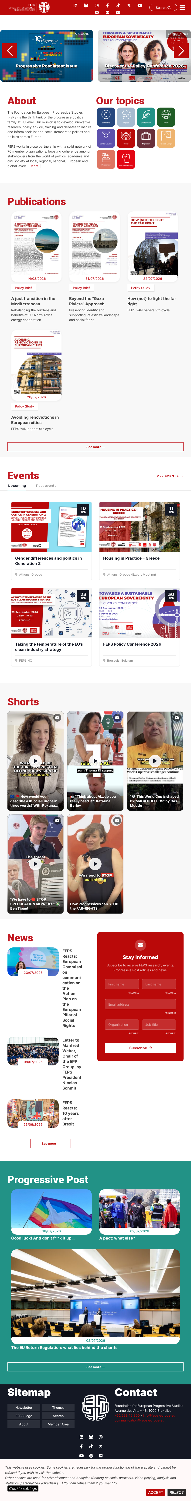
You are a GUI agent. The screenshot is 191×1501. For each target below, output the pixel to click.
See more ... (95, 447)
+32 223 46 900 (127, 1415)
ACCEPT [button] (155, 1492)
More (34, 166)
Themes (58, 1407)
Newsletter (23, 1407)
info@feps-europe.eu (159, 1415)
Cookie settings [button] (23, 1488)
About (23, 1424)
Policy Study (140, 288)
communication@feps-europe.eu (139, 1420)
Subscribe (138, 1048)
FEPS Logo (24, 1416)
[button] (181, 50)
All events (170, 475)
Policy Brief (23, 288)
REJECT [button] (177, 1492)
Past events (46, 486)
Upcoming (17, 486)
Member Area (58, 1424)
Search (161, 8)
